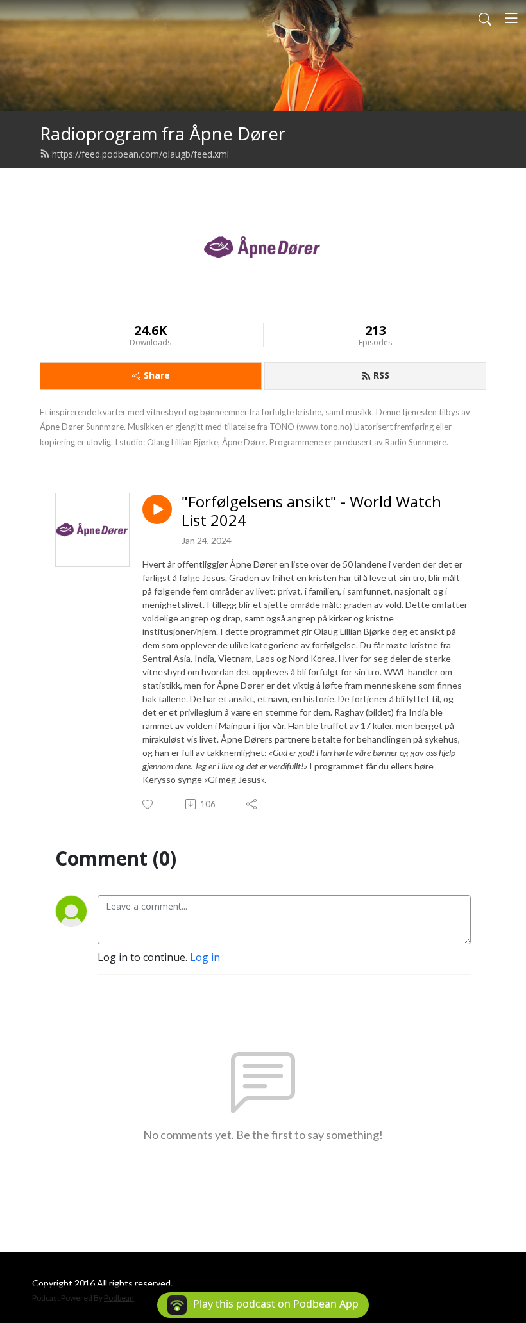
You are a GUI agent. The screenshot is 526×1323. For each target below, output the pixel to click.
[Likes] (148, 804)
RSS (381, 375)
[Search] (484, 18)
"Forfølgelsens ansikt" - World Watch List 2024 (311, 511)
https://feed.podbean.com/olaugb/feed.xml (140, 154)
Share (157, 375)
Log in (205, 957)
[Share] (252, 804)
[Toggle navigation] (511, 18)
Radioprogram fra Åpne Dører (162, 133)
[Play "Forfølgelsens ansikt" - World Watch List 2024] (157, 509)
